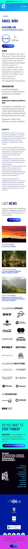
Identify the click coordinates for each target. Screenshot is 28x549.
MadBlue (23, 465)
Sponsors (22, 480)
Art (25, 469)
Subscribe (22, 484)
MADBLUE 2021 (21, 486)
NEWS (24, 478)
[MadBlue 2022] (5, 480)
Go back (5, 16)
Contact (23, 482)
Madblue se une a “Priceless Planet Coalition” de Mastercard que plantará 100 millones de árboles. (13, 299)
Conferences (21, 467)
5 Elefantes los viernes (9, 246)
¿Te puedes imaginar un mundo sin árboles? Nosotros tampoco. (11, 272)
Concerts (22, 476)
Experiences (21, 474)
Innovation (22, 471)
